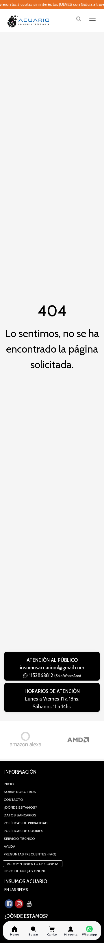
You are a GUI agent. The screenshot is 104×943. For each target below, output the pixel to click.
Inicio (9, 784)
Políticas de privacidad (26, 823)
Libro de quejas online (25, 871)
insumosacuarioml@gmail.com (52, 667)
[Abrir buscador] (78, 19)
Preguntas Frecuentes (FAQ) (30, 854)
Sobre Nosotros (20, 792)
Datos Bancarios (20, 815)
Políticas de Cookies (23, 831)
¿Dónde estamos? (20, 807)
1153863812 (54, 675)
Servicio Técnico (19, 838)
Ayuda (9, 846)
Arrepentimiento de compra (32, 864)
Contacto (13, 799)
